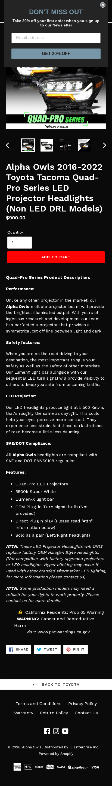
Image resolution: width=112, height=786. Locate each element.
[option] (27, 145)
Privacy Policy (82, 703)
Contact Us (86, 712)
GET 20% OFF (56, 53)
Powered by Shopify (56, 754)
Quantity (15, 232)
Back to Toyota (60, 684)
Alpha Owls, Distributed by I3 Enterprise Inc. (60, 747)
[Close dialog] (102, 5)
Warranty (23, 712)
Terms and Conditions (38, 703)
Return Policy (54, 712)
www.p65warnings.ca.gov (64, 631)
